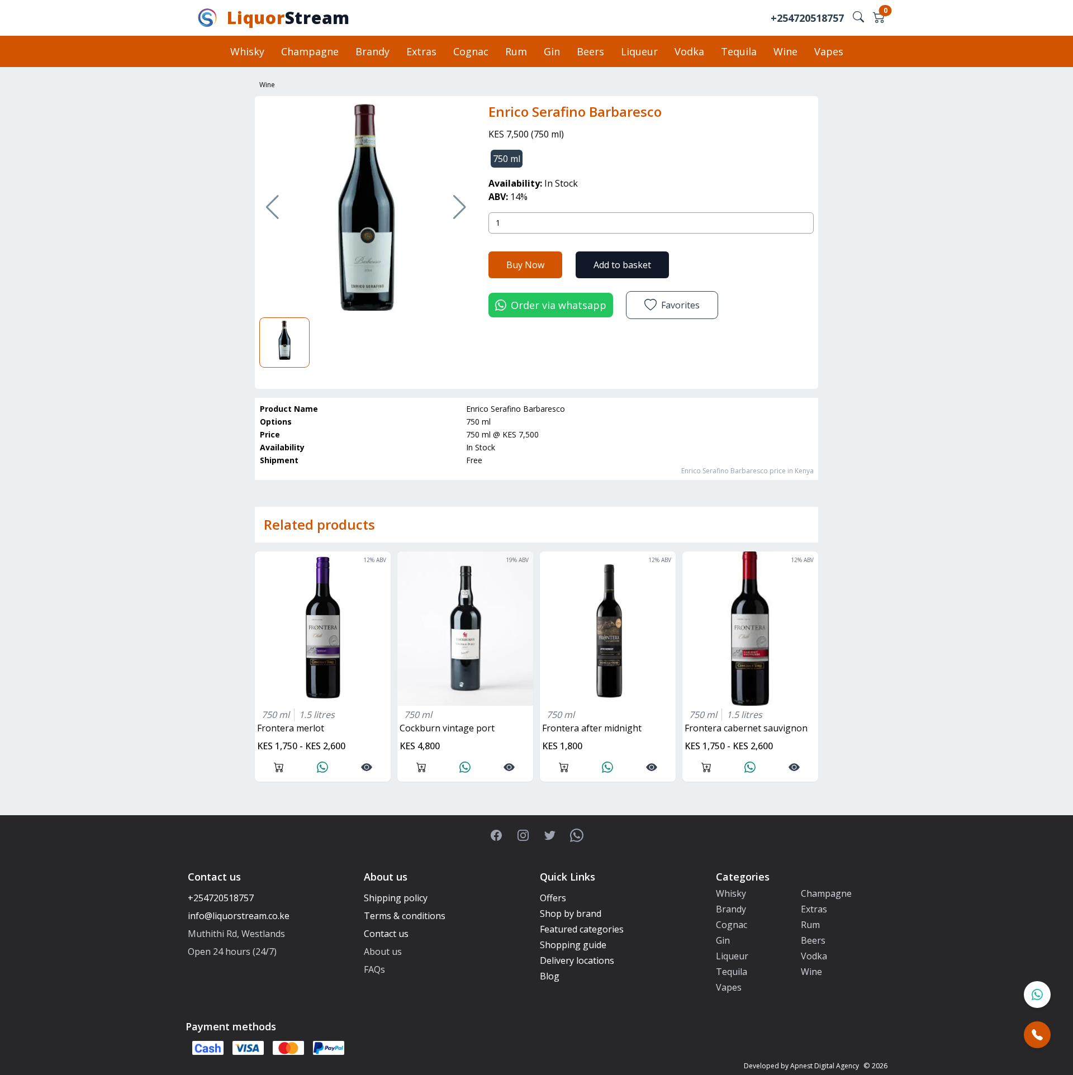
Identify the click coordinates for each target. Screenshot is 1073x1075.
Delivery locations (577, 960)
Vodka (689, 51)
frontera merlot (290, 728)
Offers (553, 898)
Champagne (310, 51)
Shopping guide (573, 945)
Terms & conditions (404, 916)
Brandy (372, 51)
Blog (549, 976)
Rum (516, 51)
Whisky (247, 51)
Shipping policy (396, 898)
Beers (590, 51)
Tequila (739, 51)
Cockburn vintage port (447, 728)
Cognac (470, 51)
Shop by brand (570, 913)
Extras (421, 51)
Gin (552, 51)
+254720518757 (807, 18)
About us (383, 951)
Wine (785, 51)
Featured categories (582, 929)
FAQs (374, 969)
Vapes (828, 51)
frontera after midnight (592, 728)
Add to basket (622, 265)
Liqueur (639, 51)
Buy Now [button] (525, 265)
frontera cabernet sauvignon (746, 728)
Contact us (386, 933)
